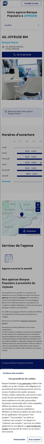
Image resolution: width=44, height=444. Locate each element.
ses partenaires (25, 383)
